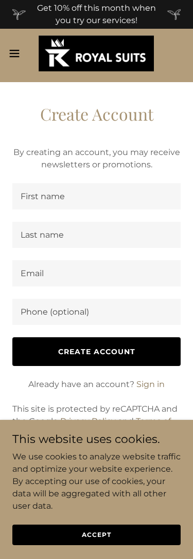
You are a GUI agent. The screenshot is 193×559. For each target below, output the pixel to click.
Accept (96, 534)
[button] (18, 53)
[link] (96, 53)
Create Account (96, 351)
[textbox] (96, 196)
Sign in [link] (150, 384)
